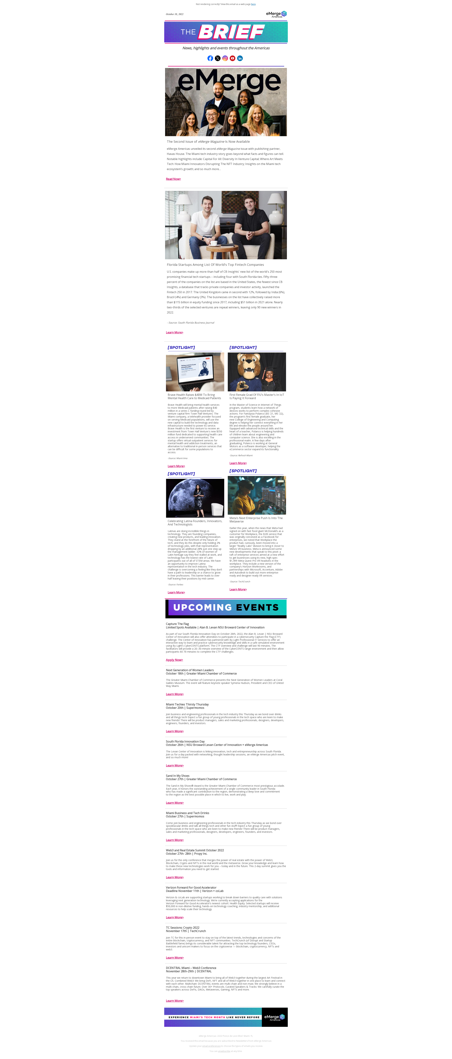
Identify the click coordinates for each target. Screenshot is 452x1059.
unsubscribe (224, 1051)
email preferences (211, 1046)
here (253, 4)
